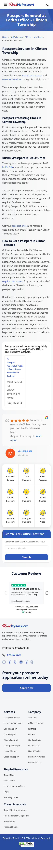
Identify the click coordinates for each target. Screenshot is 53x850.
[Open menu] (5, 4)
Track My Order (11, 797)
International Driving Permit (16, 815)
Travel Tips (9, 775)
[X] (32, 662)
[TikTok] (26, 662)
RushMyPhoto (34, 762)
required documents (12, 281)
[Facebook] (4, 662)
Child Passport (10, 728)
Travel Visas (9, 821)
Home (5, 37)
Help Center (9, 780)
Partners (32, 728)
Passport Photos (11, 827)
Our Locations (34, 740)
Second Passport (11, 756)
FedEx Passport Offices (20, 37)
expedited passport (32, 75)
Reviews (32, 734)
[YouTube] (21, 662)
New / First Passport (13, 723)
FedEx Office (8, 167)
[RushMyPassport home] (26, 4)
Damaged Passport (12, 745)
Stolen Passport (11, 740)
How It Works (34, 751)
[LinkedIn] (15, 662)
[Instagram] (9, 662)
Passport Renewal (12, 717)
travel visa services (11, 79)
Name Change (10, 751)
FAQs (6, 791)
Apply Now (26, 688)
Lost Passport (10, 734)
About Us (32, 717)
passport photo (20, 225)
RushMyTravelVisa (36, 756)
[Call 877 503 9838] (48, 4)
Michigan (38, 37)
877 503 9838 (13, 654)
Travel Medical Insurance (15, 810)
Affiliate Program (36, 723)
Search (26, 557)
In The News (34, 745)
